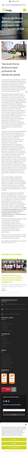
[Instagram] (9, 395)
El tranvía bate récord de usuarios (13, 278)
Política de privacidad (15, 451)
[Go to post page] (14, 265)
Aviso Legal (22, 451)
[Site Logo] (7, 10)
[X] (6, 395)
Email (4, 402)
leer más (3, 284)
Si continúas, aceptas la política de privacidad (13, 406)
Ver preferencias (14, 447)
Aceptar (14, 439)
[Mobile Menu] (24, 10)
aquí (15, 242)
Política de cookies (6, 451)
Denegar (14, 443)
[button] (26, 424)
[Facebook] (4, 395)
